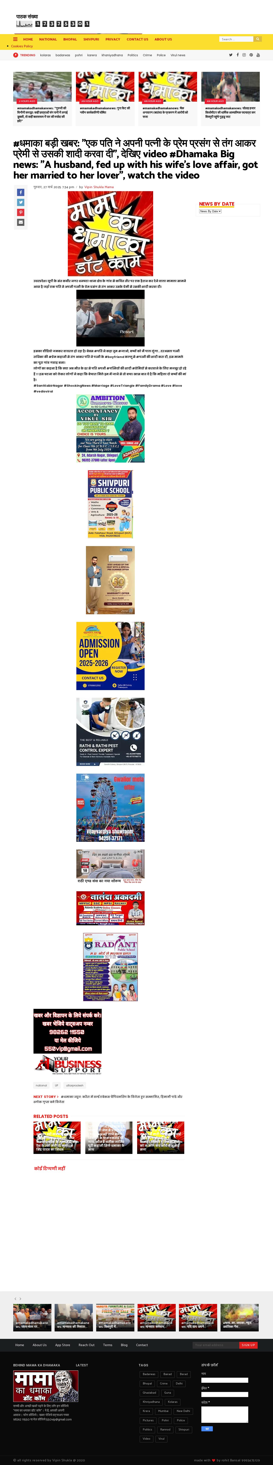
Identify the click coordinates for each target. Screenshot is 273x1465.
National (48, 39)
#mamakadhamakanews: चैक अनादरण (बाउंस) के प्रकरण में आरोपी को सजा (165, 113)
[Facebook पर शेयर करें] (20, 192)
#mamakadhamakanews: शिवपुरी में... (115, 1325)
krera (146, 1411)
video (146, 1438)
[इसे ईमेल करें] (20, 222)
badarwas (63, 55)
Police (161, 55)
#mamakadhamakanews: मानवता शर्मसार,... (156, 1325)
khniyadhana (151, 1402)
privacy (113, 39)
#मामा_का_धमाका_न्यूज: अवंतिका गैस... (237, 1325)
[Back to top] (262, 1455)
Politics (133, 55)
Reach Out (86, 1345)
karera (92, 55)
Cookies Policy (22, 46)
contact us (137, 39)
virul (161, 1438)
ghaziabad (149, 1392)
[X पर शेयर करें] (20, 202)
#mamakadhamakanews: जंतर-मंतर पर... (32, 1325)
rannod (165, 1429)
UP (56, 1085)
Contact (142, 1345)
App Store (62, 1345)
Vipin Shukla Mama (99, 187)
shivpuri (184, 1429)
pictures (148, 1420)
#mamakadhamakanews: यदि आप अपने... (198, 1325)
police (181, 1420)
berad (184, 1374)
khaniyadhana (112, 55)
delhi (179, 1383)
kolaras (45, 55)
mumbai (163, 1411)
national (41, 1085)
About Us (40, 1345)
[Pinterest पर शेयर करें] (20, 212)
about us (163, 39)
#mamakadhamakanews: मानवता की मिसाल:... (73, 1325)
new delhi (183, 1411)
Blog (124, 1345)
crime (164, 1383)
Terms (107, 1345)
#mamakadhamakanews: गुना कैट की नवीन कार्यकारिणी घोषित (105, 110)
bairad (167, 1374)
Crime (147, 55)
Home (28, 39)
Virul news (178, 55)
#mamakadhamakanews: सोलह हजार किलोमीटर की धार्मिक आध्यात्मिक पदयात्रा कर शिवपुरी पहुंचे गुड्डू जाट (230, 113)
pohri (79, 55)
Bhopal (70, 39)
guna (167, 1392)
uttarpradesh (74, 1085)
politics (147, 1429)
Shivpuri (91, 39)
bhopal (147, 1383)
